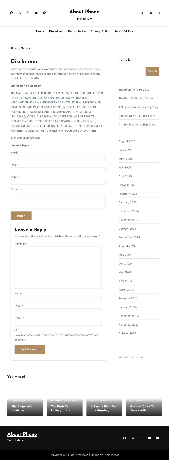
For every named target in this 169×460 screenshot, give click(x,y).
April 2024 (125, 281)
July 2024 (125, 254)
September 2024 (129, 237)
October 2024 (127, 228)
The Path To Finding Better (136, 98)
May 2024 (125, 272)
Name (19, 293)
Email (19, 305)
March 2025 (126, 185)
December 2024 (129, 211)
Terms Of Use (124, 31)
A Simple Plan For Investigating (138, 107)
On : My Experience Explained (137, 124)
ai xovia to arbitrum (131, 357)
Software (135, 401)
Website (19, 318)
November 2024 (129, 220)
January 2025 (127, 202)
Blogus (94, 455)
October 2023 (127, 333)
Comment (22, 243)
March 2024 (126, 289)
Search (124, 60)
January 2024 (128, 307)
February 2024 (128, 298)
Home (40, 31)
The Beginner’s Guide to (134, 89)
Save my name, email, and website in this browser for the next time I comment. (57, 337)
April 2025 (125, 176)
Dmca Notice (77, 31)
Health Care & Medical (63, 401)
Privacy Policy (100, 31)
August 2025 (127, 141)
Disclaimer (56, 31)
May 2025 (125, 167)
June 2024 (126, 263)
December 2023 (129, 316)
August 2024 (127, 246)
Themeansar (111, 455)
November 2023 (129, 324)
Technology (18, 401)
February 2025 (128, 193)
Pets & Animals (99, 401)
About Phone (84, 12)
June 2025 (126, 158)
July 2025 (125, 150)
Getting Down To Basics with (137, 115)
